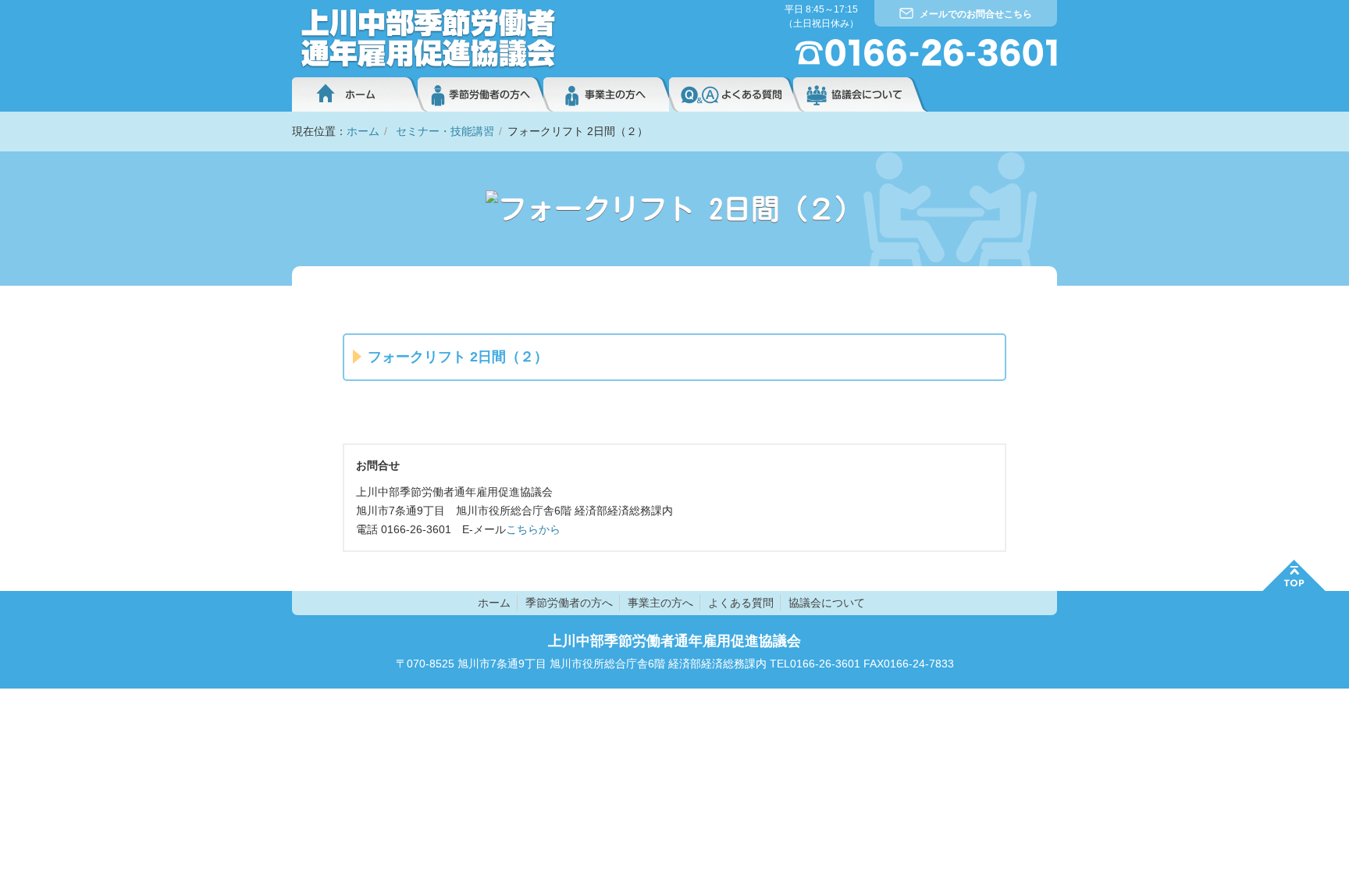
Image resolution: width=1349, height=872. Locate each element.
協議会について (861, 94)
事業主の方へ (606, 94)
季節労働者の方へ (480, 94)
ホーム (355, 94)
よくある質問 (731, 94)
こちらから (533, 529)
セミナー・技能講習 (445, 131)
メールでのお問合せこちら (976, 14)
